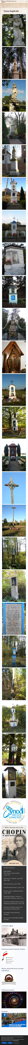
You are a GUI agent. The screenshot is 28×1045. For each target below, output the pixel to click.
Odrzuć (10, 1042)
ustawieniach (16, 1040)
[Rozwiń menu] (27, 1)
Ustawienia (16, 1042)
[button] (14, 30)
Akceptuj (4, 1042)
